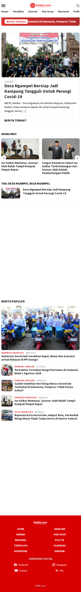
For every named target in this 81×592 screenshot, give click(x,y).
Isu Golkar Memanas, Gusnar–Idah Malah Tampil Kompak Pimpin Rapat (20, 166)
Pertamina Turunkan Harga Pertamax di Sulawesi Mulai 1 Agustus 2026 (46, 371)
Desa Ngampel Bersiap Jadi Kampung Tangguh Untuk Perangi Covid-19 (37, 91)
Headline (29, 366)
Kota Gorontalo (24, 412)
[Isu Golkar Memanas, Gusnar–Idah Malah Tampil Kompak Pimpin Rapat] (20, 148)
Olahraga (59, 545)
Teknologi (21, 545)
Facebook (23, 564)
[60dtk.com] (40, 5)
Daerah (20, 534)
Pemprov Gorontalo (12, 353)
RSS (61, 570)
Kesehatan (20, 551)
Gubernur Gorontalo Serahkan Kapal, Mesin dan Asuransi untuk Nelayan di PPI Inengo (38, 358)
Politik (59, 540)
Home (20, 529)
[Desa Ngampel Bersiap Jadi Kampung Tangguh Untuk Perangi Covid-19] (40, 54)
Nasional (30, 380)
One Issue (59, 534)
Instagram (61, 564)
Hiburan (59, 551)
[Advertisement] (40, 246)
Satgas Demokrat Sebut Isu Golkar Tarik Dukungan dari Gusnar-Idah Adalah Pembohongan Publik (60, 168)
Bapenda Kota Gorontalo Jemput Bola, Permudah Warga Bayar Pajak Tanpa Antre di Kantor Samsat (46, 416)
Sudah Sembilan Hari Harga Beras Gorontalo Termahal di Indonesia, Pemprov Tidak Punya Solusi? (44, 387)
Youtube (23, 570)
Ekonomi (19, 366)
